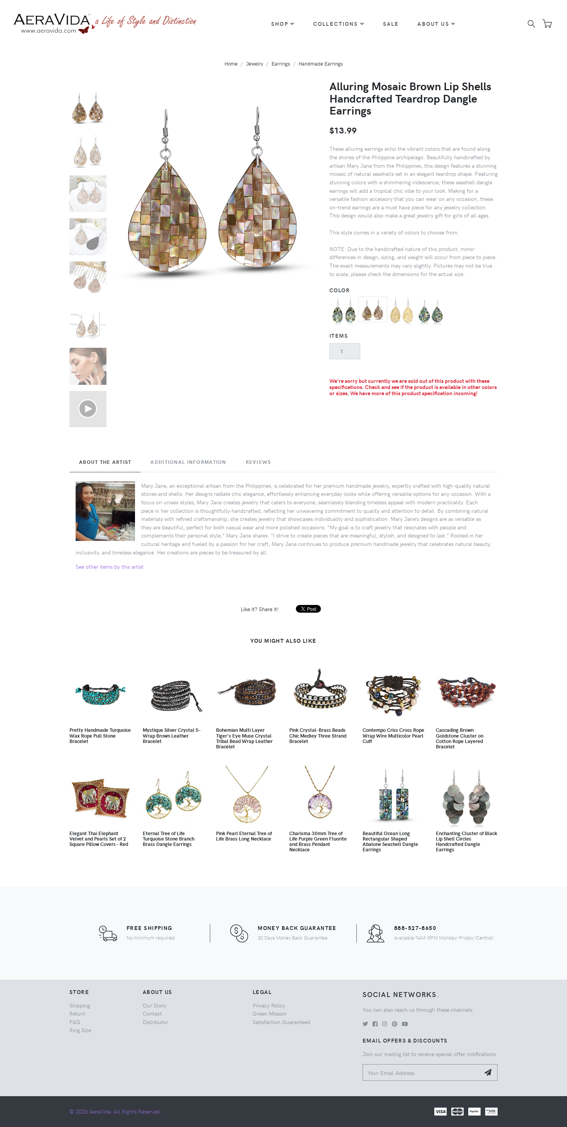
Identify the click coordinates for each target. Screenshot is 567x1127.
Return (77, 1013)
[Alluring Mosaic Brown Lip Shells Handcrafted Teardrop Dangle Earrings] (372, 308)
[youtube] (405, 1024)
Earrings (281, 63)
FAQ (74, 1022)
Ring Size (80, 1030)
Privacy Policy (269, 1005)
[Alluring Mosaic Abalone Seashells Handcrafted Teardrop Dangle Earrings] (430, 310)
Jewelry (254, 63)
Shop (280, 23)
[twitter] (365, 1024)
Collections (335, 23)
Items (338, 335)
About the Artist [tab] (105, 461)
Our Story (154, 1005)
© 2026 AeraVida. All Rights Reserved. (115, 1111)
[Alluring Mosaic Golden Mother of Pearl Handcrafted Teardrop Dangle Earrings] (401, 310)
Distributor (155, 1022)
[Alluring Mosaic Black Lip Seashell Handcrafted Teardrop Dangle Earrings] (343, 310)
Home (231, 63)
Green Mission (270, 1013)
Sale (391, 23)
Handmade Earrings (321, 63)
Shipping (79, 1005)
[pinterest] (394, 1024)
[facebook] (375, 1024)
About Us (433, 23)
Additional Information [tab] (188, 461)
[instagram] (384, 1024)
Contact (152, 1013)
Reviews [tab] (258, 461)
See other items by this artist (109, 566)
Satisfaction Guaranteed (281, 1022)
